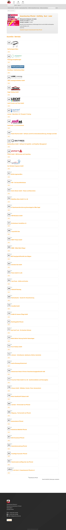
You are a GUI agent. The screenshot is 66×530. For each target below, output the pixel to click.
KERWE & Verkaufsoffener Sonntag (33, 8)
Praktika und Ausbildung (44, 8)
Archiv (57, 8)
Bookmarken (33, 529)
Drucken (37, 529)
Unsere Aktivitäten (10, 5)
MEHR (9, 51)
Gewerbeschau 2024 (52, 8)
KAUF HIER (16, 8)
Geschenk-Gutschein (11, 8)
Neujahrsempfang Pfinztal (23, 8)
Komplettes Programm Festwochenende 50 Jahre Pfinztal (31, 30)
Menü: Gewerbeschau (11, 10)
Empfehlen (28, 529)
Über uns (19, 5)
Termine (15, 5)
